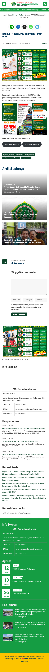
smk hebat (19, 155)
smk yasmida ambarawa (11, 158)
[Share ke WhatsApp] (31, 27)
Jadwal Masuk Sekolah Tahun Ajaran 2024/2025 (20, 441)
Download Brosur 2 (32, 144)
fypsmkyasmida (8, 155)
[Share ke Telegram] (37, 27)
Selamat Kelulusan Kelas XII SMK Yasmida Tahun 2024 (22, 454)
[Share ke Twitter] (25, 27)
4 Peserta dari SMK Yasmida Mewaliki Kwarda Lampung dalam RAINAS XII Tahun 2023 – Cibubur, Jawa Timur (22, 189)
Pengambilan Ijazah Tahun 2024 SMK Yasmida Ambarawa (23, 428)
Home (14, 15)
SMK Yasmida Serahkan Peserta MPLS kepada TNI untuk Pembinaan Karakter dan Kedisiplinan (29, 636)
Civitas (21, 15)
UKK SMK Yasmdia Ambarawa (24, 569)
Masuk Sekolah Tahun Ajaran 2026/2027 (28, 581)
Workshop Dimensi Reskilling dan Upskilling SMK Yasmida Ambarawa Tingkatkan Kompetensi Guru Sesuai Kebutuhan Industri (24, 498)
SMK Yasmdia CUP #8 (21, 594)
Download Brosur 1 (12, 144)
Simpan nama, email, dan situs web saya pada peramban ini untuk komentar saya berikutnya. (27, 307)
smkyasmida (26, 158)
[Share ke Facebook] (18, 27)
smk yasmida (29, 155)
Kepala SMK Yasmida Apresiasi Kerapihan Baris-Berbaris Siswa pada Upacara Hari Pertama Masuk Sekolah (30, 611)
